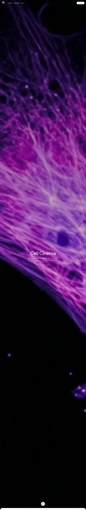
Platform (10, 3)
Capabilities (17, 3)
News (22, 3)
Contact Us (80, 3)
